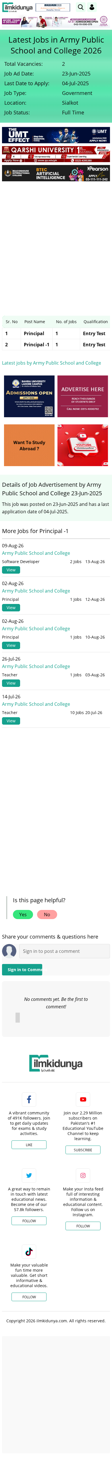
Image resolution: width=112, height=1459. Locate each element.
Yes (23, 914)
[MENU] (105, 7)
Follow (29, 1221)
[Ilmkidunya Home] (17, 7)
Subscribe (83, 1150)
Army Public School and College (36, 553)
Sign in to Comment (25, 969)
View (11, 570)
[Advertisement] (56, 244)
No (47, 914)
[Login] (92, 7)
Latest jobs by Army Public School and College (51, 363)
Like (29, 1144)
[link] (53, 7)
